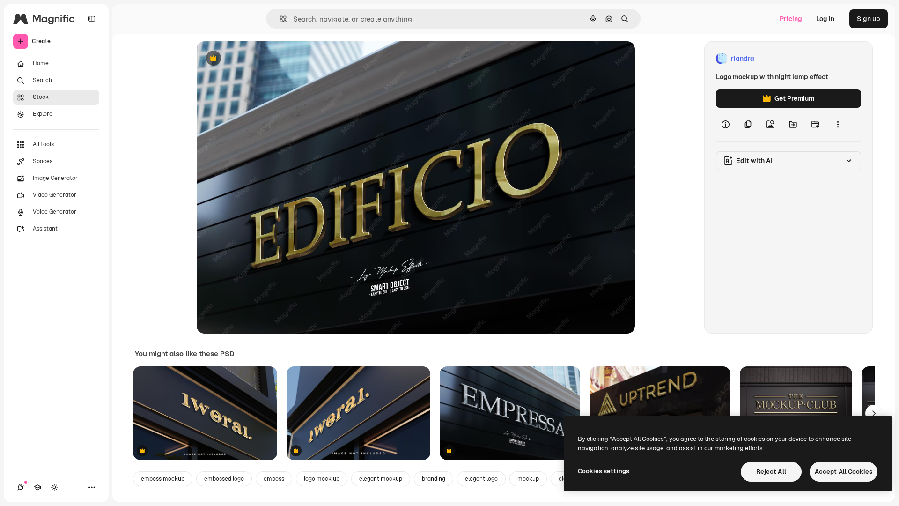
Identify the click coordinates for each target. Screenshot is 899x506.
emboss (274, 479)
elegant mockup (380, 479)
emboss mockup (162, 479)
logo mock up (321, 479)
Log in (825, 19)
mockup (528, 479)
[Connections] (20, 487)
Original (256, 58)
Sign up (868, 19)
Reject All (771, 472)
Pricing (791, 19)
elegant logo (481, 479)
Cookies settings (603, 471)
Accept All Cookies (843, 472)
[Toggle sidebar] (91, 18)
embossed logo (224, 479)
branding (433, 479)
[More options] (837, 124)
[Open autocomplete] (279, 18)
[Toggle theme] (54, 487)
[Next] (873, 413)
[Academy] (37, 487)
